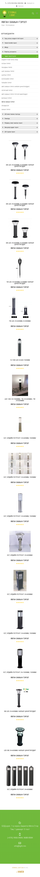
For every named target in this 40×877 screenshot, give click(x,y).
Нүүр (3, 25)
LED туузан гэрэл (9, 132)
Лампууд (7, 118)
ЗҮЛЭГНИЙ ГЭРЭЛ (7, 90)
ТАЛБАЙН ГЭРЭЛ (6, 82)
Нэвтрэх (20, 6)
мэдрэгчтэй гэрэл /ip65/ (10, 59)
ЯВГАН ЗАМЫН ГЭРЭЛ (8, 102)
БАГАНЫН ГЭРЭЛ (7, 98)
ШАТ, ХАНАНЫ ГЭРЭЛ (8, 71)
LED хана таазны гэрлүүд (12, 114)
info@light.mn (30, 3)
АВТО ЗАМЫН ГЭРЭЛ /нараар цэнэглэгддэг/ (16, 86)
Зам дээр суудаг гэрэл (11, 127)
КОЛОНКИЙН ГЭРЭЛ (8, 79)
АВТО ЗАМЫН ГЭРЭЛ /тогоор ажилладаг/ (15, 94)
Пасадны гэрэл (7, 67)
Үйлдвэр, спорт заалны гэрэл (13, 123)
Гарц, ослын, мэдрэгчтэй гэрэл (13, 38)
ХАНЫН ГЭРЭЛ (6, 109)
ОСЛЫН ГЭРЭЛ (6, 63)
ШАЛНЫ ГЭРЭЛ (6, 75)
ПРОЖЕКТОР (5, 105)
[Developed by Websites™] (20, 870)
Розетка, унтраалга (10, 51)
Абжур (6, 47)
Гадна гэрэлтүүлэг (10, 56)
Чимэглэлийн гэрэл (10, 43)
